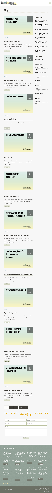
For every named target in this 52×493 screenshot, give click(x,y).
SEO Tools (36, 104)
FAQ (48, 488)
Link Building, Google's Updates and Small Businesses (18, 274)
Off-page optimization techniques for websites (16, 235)
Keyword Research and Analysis (41, 72)
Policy (42, 489)
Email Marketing (38, 85)
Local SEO (36, 88)
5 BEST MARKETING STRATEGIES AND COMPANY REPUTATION (41, 21)
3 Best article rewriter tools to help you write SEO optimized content (41, 43)
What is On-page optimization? (12, 41)
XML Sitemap (47, 489)
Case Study (45, 488)
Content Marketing (38, 64)
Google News (37, 80)
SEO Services (37, 101)
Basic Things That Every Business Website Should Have (41, 47)
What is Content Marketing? (11, 196)
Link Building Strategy (10, 119)
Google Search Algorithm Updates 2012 (14, 80)
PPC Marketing (37, 62)
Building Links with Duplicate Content (14, 352)
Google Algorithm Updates (39, 67)
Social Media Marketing (39, 93)
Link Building (37, 69)
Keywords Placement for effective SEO (14, 390)
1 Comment (5, 76)
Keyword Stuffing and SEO (10, 313)
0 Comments (6, 37)
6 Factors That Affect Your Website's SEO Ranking (40, 51)
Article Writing (37, 98)
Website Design (38, 75)
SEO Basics (37, 83)
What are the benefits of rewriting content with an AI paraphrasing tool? (41, 26)
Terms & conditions (36, 489)
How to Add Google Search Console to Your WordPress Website (41, 34)
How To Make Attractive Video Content (40, 38)
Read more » (7, 51)
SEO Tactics (37, 77)
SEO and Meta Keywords (10, 158)
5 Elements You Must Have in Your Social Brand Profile (41, 30)
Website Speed (37, 90)
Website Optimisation (39, 59)
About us (40, 488)
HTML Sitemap (46, 491)
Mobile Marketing (38, 96)
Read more (5, 464)
